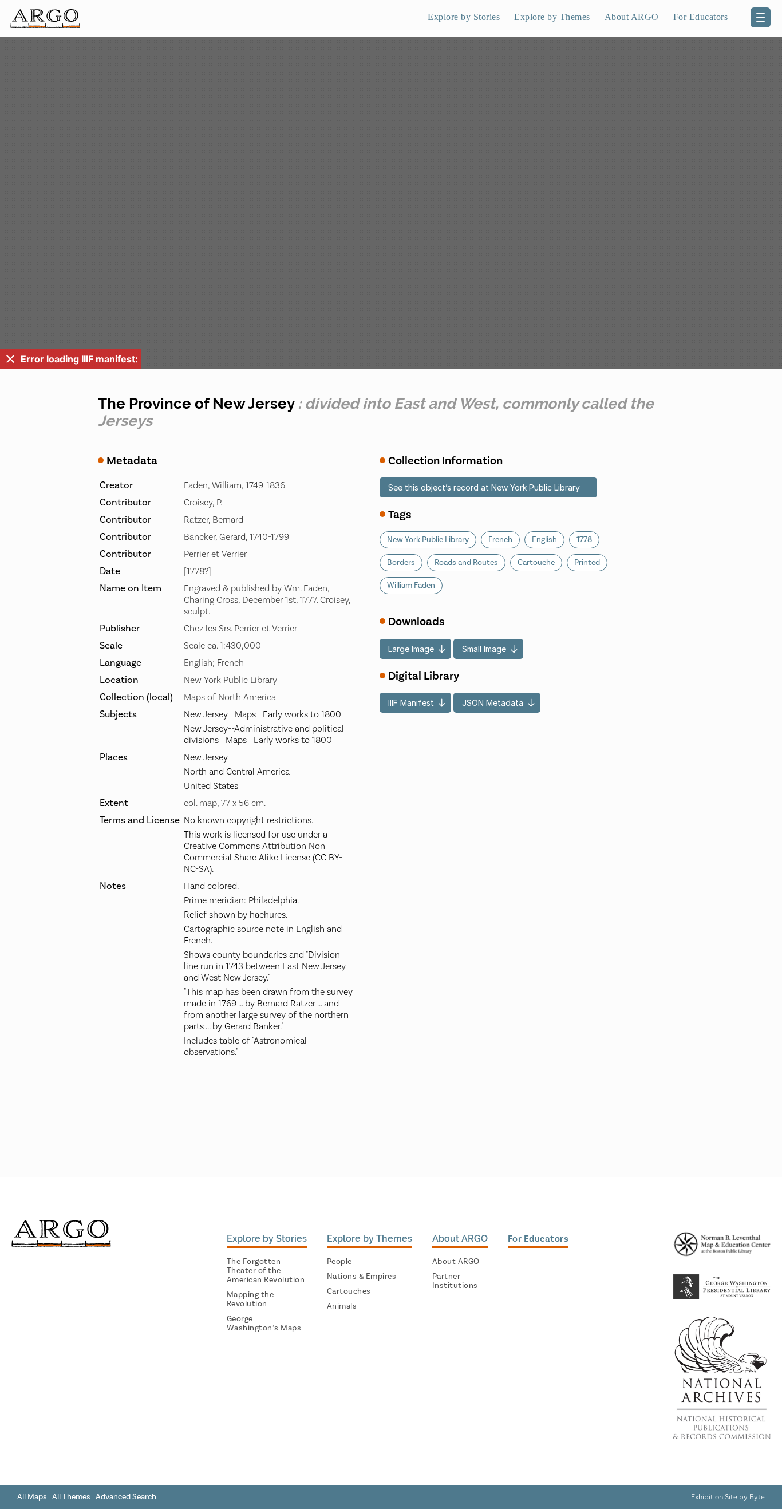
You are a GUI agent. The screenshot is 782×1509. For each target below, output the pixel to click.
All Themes (71, 1497)
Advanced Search (126, 1497)
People (339, 1262)
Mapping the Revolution (250, 1299)
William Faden (411, 585)
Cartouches (349, 1291)
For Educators (700, 17)
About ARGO (456, 1262)
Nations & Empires (362, 1276)
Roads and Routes (466, 563)
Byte (757, 1497)
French (500, 540)
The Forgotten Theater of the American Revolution (266, 1271)
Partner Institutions (455, 1281)
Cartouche (536, 563)
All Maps (32, 1497)
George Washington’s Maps (264, 1323)
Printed (587, 563)
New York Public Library (428, 540)
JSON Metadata (492, 703)
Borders (401, 563)
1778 (584, 540)
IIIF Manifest (411, 703)
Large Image (411, 649)
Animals (342, 1306)
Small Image (484, 649)
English (544, 540)
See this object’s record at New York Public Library (484, 487)
